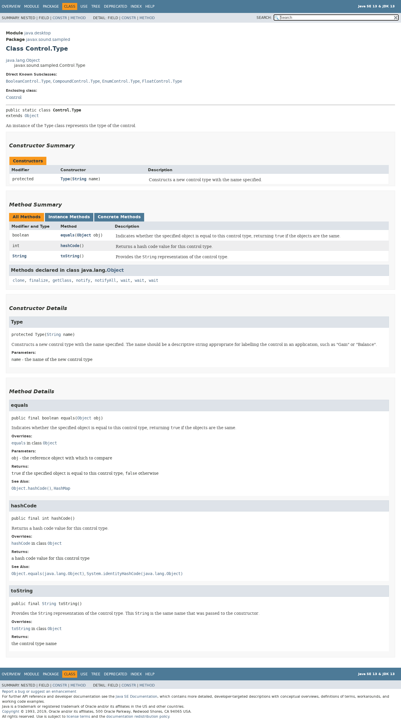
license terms (78, 716)
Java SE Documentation (136, 696)
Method (78, 18)
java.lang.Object (23, 60)
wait (125, 280)
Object (32, 115)
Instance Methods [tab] (69, 216)
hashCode (69, 245)
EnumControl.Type (121, 81)
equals (67, 235)
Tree (95, 6)
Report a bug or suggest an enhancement (39, 691)
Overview (11, 6)
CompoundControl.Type (76, 81)
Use (84, 6)
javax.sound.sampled (48, 39)
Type (65, 178)
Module (31, 6)
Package (51, 6)
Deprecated (115, 6)
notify (83, 280)
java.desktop (37, 33)
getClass (62, 280)
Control (13, 97)
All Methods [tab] (27, 216)
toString (69, 256)
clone (18, 280)
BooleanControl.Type (28, 81)
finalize (38, 280)
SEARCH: (264, 18)
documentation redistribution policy (137, 716)
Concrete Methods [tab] (119, 216)
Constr (60, 18)
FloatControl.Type (162, 81)
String (79, 178)
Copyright (10, 711)
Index (136, 6)
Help (149, 6)
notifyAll (105, 280)
